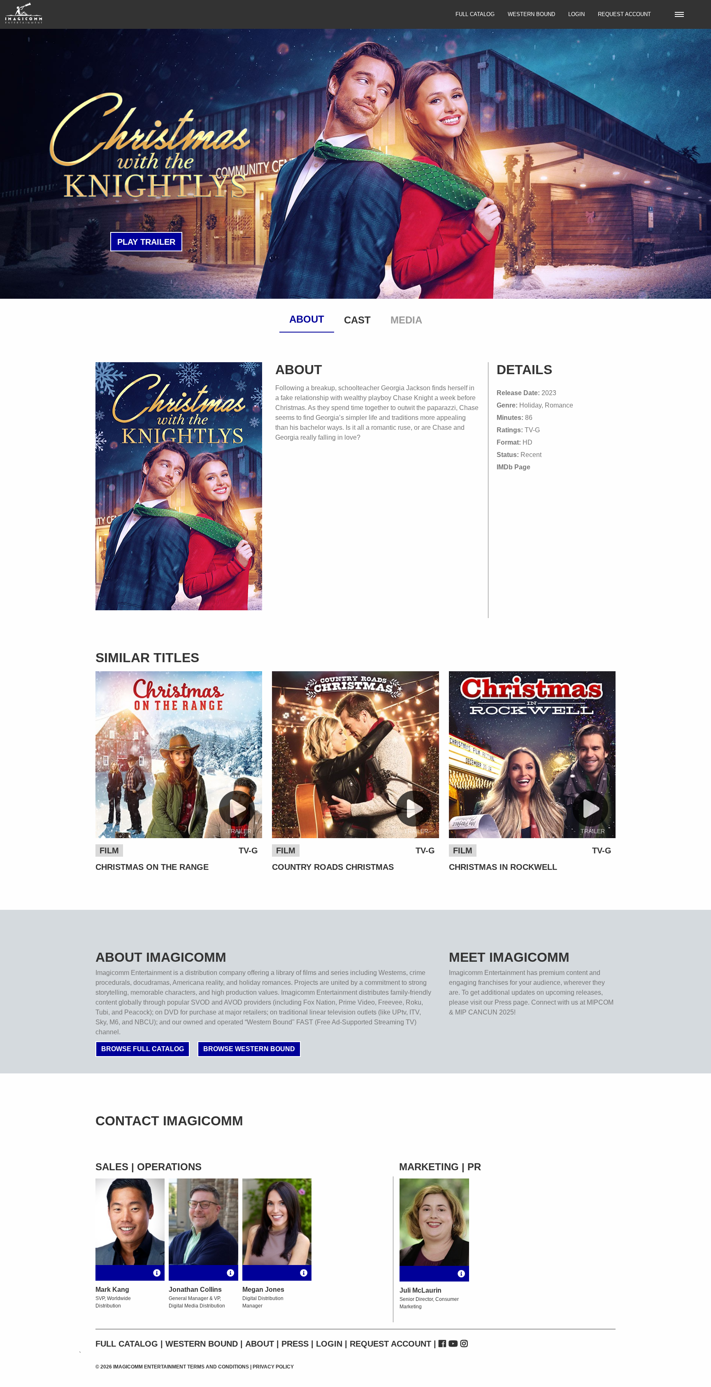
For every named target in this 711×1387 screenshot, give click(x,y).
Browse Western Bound (249, 1048)
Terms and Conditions (218, 1367)
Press (295, 1343)
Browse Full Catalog (142, 1048)
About (259, 1343)
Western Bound (531, 14)
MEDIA (406, 320)
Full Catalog (475, 14)
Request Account (624, 14)
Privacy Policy (273, 1367)
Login (576, 14)
